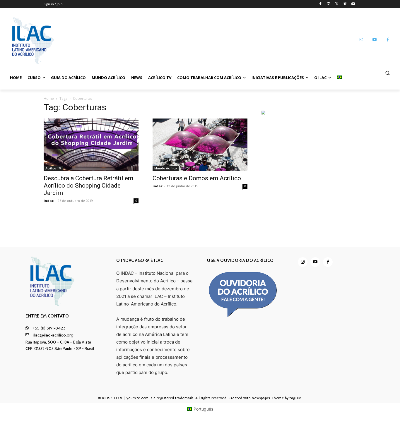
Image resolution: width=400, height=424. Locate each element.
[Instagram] (328, 4)
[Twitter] (337, 4)
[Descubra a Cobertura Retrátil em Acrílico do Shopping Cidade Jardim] (91, 145)
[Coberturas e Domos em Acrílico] (200, 145)
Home (49, 98)
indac (49, 200)
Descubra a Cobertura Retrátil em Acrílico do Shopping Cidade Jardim (88, 185)
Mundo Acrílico (165, 168)
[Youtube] (353, 4)
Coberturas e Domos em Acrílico (197, 178)
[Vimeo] (344, 4)
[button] (387, 72)
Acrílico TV (53, 168)
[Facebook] (320, 4)
